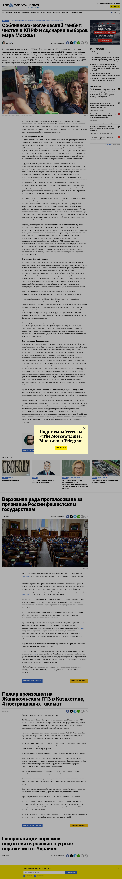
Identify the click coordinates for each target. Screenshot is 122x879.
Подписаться (61, 447)
